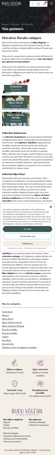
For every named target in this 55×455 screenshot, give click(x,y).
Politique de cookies (15, 248)
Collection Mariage (37, 423)
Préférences (27, 243)
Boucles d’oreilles (11, 428)
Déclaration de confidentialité (35, 248)
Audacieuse (7, 312)
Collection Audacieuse (39, 425)
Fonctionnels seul (27, 236)
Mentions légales (10, 433)
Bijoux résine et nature (12, 323)
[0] (44, 4)
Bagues (5, 316)
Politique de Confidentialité (15, 439)
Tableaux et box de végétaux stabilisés (19, 348)
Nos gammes (8, 344)
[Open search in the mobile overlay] (32, 4)
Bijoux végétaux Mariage (13, 326)
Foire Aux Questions (12, 442)
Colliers (5, 337)
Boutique (15, 25)
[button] (51, 207)
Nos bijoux (6, 341)
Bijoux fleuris (7, 319)
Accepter (28, 229)
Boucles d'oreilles (9, 330)
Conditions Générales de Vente (17, 436)
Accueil (5, 25)
